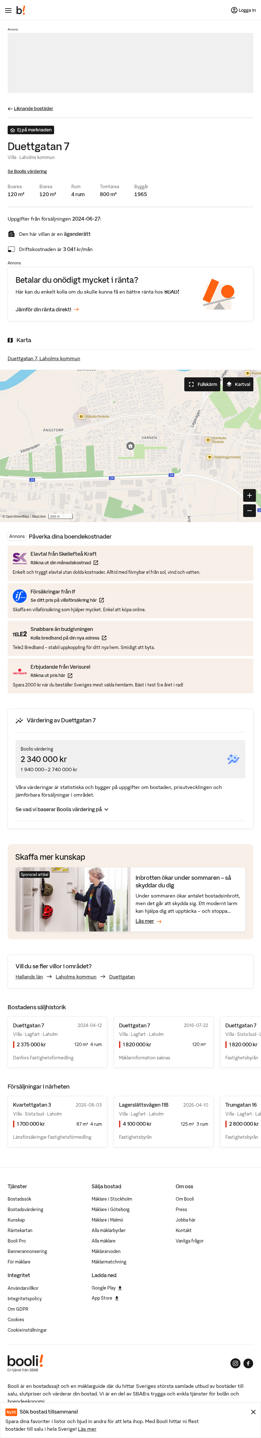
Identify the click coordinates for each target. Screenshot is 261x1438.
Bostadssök (19, 1199)
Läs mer (87, 1429)
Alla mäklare (104, 1241)
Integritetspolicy (25, 1299)
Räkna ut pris (60, 675)
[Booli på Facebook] (248, 1363)
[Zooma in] (249, 495)
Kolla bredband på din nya (68, 638)
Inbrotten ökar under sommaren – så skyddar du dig (183, 881)
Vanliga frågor (190, 1241)
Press (181, 1209)
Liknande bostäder (33, 108)
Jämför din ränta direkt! (43, 309)
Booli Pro (17, 1241)
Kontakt (184, 1230)
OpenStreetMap (17, 516)
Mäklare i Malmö (107, 1220)
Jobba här (185, 1220)
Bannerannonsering (27, 1251)
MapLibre (39, 516)
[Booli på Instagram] (235, 1363)
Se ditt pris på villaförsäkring (67, 600)
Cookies (16, 1319)
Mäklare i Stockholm (112, 1199)
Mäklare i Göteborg (111, 1209)
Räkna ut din (64, 563)
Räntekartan (20, 1230)
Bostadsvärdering (25, 1209)
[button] (130, 446)
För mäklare (19, 1262)
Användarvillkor (23, 1288)
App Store (102, 1298)
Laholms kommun (76, 976)
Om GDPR (18, 1309)
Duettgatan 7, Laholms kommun (44, 358)
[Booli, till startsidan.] (21, 10)
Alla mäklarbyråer (109, 1230)
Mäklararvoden (106, 1251)
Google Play (104, 1288)
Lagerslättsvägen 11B (143, 1105)
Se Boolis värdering (27, 171)
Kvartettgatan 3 (32, 1105)
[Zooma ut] (249, 510)
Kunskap (16, 1220)
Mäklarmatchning (109, 1262)
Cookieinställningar (27, 1330)
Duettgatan (122, 976)
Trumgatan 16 (241, 1105)
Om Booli (185, 1199)
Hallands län (29, 976)
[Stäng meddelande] (253, 1412)
